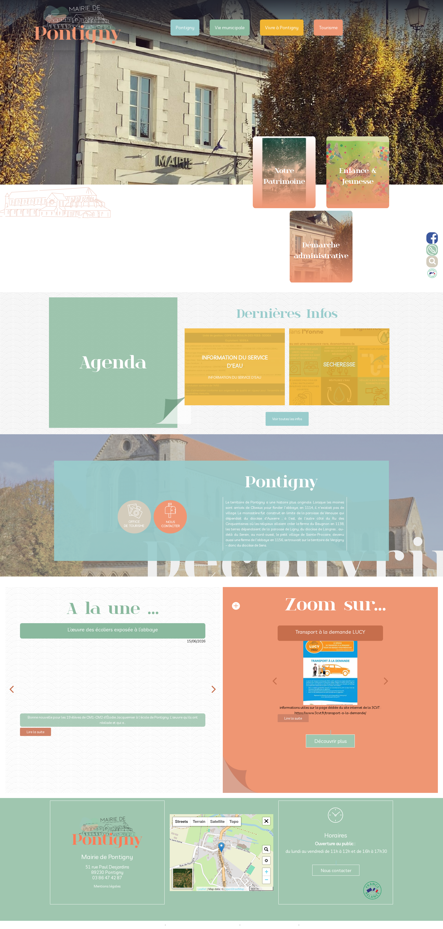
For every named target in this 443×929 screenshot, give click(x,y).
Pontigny (185, 28)
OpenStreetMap (234, 889)
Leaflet (202, 889)
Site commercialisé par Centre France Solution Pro (132, 924)
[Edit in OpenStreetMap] (247, 889)
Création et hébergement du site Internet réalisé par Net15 (203, 924)
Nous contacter (336, 870)
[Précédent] (274, 681)
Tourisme (328, 28)
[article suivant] (214, 689)
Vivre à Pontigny (281, 28)
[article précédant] (11, 689)
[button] (266, 821)
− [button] (266, 879)
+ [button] (266, 872)
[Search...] (266, 849)
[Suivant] (386, 681)
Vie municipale (230, 28)
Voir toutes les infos (287, 419)
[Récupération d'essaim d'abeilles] (330, 673)
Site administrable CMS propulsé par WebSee (269, 924)
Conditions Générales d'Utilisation (321, 924)
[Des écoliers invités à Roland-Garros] (112, 676)
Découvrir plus (330, 741)
